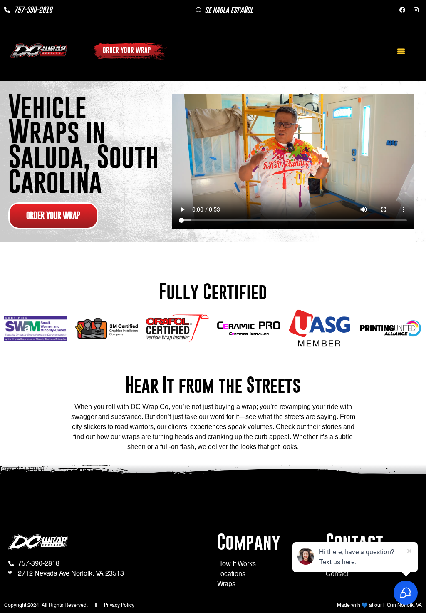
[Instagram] (416, 10)
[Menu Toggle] (401, 51)
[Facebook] (402, 10)
